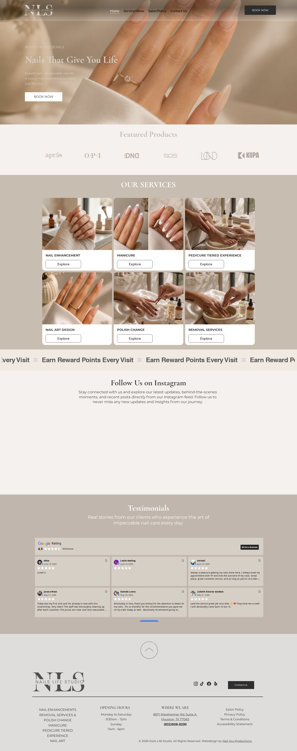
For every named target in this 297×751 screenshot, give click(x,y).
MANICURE (126, 255)
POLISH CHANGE (131, 330)
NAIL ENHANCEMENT (63, 255)
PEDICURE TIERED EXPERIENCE (215, 255)
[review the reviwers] (106, 640)
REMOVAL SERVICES (205, 330)
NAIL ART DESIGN (60, 330)
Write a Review (250, 626)
